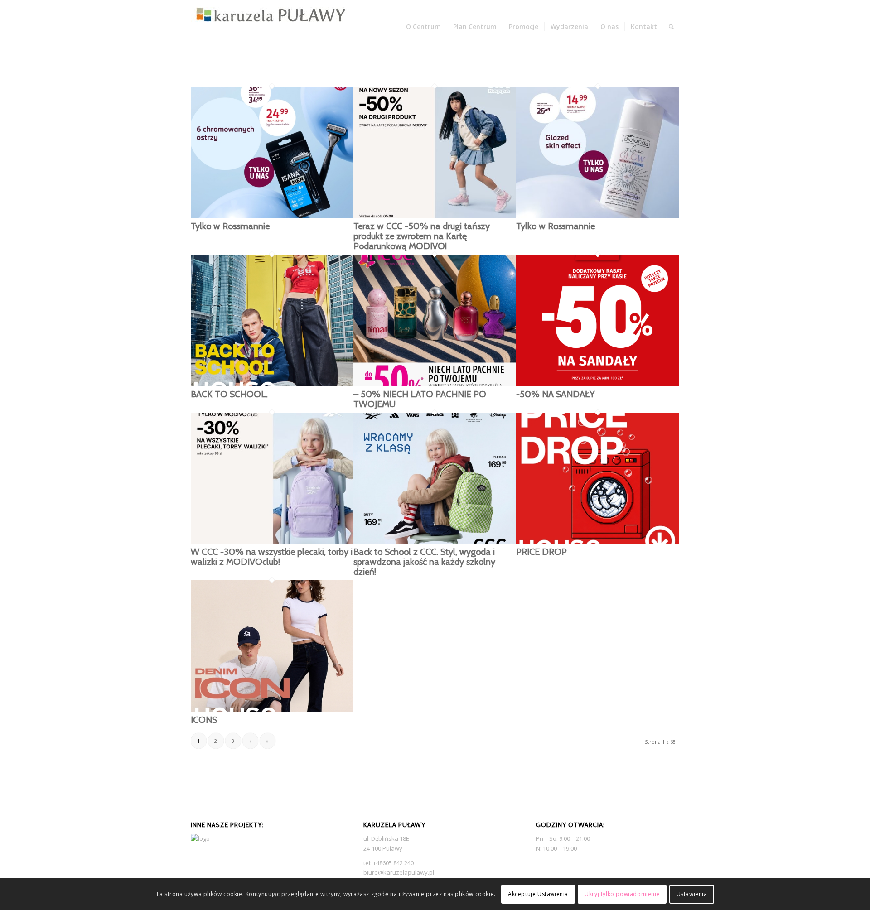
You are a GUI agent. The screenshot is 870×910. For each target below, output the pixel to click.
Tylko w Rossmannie (230, 226)
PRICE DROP (541, 551)
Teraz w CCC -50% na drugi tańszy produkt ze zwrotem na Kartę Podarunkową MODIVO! (421, 236)
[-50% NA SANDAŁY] (597, 384)
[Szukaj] (671, 26)
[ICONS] (272, 710)
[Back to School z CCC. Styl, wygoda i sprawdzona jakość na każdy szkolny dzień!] (434, 542)
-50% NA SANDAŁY (555, 394)
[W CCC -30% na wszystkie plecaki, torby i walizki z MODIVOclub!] (272, 542)
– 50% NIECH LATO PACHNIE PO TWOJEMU (419, 399)
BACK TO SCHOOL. (229, 394)
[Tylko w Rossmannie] (272, 216)
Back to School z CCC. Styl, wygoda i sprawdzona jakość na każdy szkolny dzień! (424, 561)
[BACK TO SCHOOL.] (272, 384)
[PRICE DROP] (597, 542)
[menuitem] (423, 26)
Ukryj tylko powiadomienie (622, 894)
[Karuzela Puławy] (271, 26)
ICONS (204, 719)
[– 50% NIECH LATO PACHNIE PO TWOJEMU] (434, 384)
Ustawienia (692, 894)
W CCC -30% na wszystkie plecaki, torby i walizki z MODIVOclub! (272, 556)
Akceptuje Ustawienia (538, 894)
